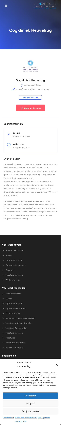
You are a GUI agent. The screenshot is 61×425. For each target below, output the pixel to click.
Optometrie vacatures (16, 308)
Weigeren (30, 403)
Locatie (16, 133)
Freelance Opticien (14, 250)
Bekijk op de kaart (32, 108)
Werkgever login (13, 280)
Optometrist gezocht (16, 265)
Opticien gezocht (14, 260)
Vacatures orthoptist (15, 342)
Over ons (10, 270)
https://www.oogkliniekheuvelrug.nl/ (32, 89)
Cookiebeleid (8, 418)
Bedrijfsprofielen (13, 293)
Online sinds (18, 144)
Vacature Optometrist (16, 328)
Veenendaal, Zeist (32, 85)
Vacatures (10, 338)
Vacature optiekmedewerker (19, 323)
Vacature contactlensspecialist (20, 318)
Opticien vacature (14, 303)
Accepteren (30, 395)
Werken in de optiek (15, 347)
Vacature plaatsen (14, 275)
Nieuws (9, 255)
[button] (56, 364)
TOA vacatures (13, 313)
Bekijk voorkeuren (30, 411)
